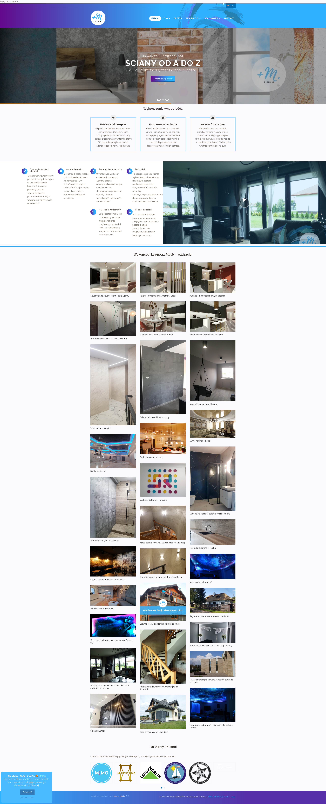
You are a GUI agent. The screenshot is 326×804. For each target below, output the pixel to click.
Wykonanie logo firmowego (153, 500)
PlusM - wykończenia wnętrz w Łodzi (158, 296)
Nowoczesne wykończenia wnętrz (206, 334)
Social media (119, 796)
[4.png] (126, 773)
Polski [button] (231, 6)
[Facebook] (218, 4)
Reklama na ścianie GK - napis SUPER (108, 338)
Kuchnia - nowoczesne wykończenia (207, 296)
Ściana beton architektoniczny (154, 417)
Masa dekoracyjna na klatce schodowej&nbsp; (162, 543)
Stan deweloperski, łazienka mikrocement (210, 514)
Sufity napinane (97, 471)
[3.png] (101, 773)
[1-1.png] (175, 773)
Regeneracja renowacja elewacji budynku (209, 616)
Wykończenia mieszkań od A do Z (156, 334)
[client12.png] (200, 766)
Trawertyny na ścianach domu (154, 732)
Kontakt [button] (229, 18)
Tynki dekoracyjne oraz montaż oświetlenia (161, 577)
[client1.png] (225, 766)
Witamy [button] (155, 18)
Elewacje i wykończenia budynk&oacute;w (160, 624)
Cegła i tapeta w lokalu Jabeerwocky (108, 579)
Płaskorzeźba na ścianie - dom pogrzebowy (211, 645)
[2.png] (151, 773)
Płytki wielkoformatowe (101, 609)
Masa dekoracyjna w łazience (104, 540)
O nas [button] (167, 18)
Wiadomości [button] (211, 18)
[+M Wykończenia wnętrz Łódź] (98, 18)
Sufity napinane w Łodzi (151, 457)
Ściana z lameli (97, 731)
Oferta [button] (178, 18)
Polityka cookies (27, 797)
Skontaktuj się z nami (163, 79)
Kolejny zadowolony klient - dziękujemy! (110, 296)
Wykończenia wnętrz (100, 428)
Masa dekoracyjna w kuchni (203, 548)
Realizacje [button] (192, 18)
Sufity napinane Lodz (200, 441)
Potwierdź (27, 792)
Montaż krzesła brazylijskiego (204, 404)
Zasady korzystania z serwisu (102, 796)
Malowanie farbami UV (201, 582)
